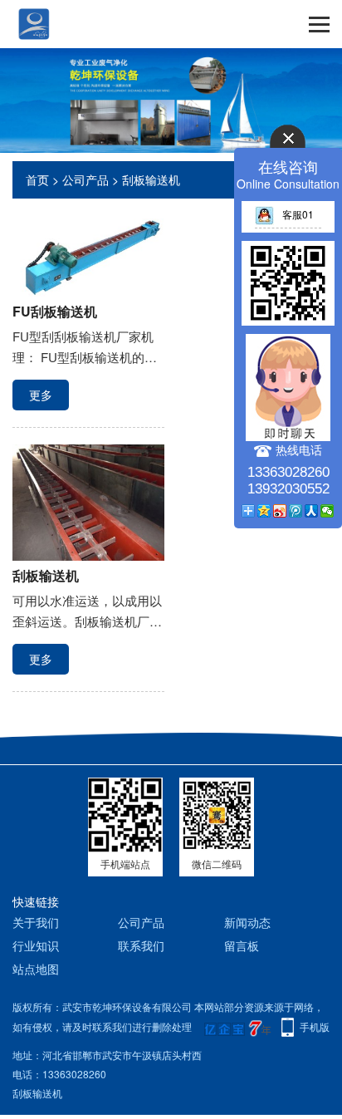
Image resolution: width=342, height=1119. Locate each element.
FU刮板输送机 (54, 311)
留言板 (241, 945)
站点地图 (35, 968)
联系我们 (141, 945)
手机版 (315, 1026)
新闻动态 (247, 922)
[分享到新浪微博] (280, 511)
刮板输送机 (151, 179)
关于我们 (35, 922)
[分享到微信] (327, 511)
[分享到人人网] (312, 511)
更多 (40, 394)
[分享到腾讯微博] (296, 511)
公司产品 (85, 179)
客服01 (298, 214)
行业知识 (35, 945)
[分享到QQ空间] (264, 511)
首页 (37, 179)
